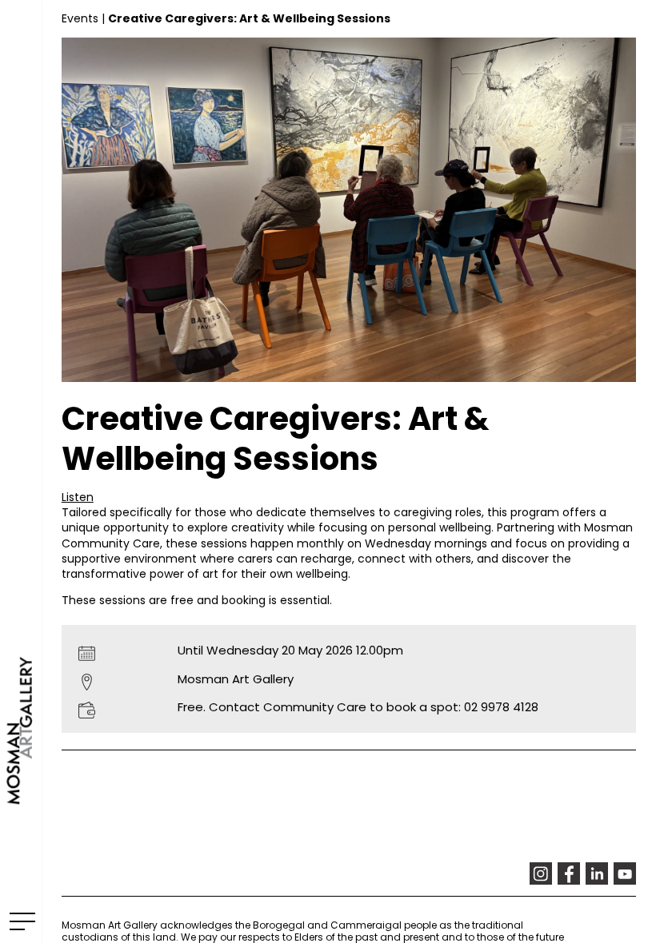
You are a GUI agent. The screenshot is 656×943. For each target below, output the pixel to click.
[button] (78, 497)
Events (80, 18)
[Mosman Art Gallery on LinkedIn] (597, 873)
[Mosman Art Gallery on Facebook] (569, 873)
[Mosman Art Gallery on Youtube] (625, 873)
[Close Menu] (19, 920)
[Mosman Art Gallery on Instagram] (541, 873)
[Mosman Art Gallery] (21, 471)
